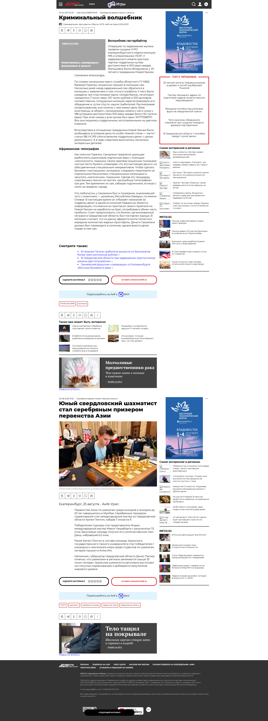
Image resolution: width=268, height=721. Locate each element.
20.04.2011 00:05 (66, 12)
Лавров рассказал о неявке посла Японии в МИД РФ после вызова (188, 567)
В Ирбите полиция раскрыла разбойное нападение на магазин (88, 337)
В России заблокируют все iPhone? (189, 535)
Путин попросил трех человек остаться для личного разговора (188, 263)
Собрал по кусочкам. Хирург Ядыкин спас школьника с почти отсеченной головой (191, 205)
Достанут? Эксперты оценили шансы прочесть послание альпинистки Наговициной (191, 175)
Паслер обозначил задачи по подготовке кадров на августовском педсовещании (184, 98)
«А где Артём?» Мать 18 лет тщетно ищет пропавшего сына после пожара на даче (189, 519)
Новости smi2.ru (69, 389)
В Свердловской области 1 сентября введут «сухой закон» (184, 135)
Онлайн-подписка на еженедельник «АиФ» (174, 665)
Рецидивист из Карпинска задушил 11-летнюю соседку (134, 327)
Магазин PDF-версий (139, 665)
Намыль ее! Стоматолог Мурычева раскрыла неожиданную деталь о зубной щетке (189, 489)
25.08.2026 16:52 (66, 398)
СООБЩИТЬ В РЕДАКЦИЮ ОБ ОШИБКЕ (116, 668)
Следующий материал (109, 713)
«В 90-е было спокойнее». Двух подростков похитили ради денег (189, 508)
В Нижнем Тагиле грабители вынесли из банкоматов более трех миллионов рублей (114, 253)
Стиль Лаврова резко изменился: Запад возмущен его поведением (188, 556)
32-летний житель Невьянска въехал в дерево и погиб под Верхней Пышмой (184, 85)
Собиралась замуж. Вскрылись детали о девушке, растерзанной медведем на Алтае (189, 195)
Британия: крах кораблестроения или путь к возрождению (188, 242)
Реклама (84, 665)
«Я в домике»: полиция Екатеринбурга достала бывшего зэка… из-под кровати (137, 338)
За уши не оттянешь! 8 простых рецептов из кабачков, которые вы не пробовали (191, 499)
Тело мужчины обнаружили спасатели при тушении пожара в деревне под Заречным (184, 123)
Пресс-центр (120, 665)
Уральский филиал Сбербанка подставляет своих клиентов (87, 327)
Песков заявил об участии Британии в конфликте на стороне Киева (189, 232)
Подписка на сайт (101, 665)
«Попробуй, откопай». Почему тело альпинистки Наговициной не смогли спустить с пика (190, 478)
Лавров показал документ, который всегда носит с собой (189, 577)
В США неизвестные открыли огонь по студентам (189, 253)
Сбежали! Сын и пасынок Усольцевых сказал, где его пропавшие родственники (191, 468)
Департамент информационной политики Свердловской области (91, 488)
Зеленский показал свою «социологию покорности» (185, 546)
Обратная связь (88, 668)
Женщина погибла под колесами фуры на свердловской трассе (184, 110)
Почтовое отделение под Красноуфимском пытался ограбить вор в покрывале (85, 348)
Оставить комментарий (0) (134, 280)
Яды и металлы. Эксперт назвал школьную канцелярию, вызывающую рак (188, 154)
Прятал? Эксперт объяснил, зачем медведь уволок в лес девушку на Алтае (189, 185)
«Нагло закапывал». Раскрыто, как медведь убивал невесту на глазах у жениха (190, 164)
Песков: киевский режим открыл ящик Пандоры (188, 222)
